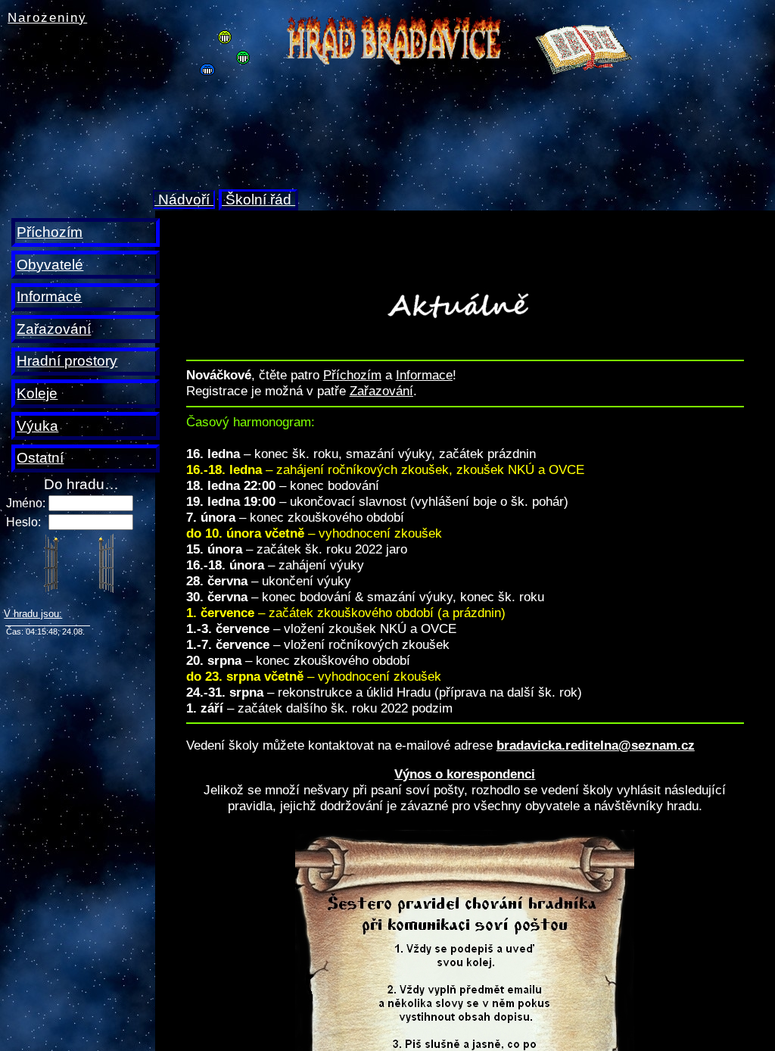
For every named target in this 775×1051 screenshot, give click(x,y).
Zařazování (54, 329)
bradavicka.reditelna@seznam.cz (595, 745)
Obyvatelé (50, 265)
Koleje (37, 393)
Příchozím (49, 232)
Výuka (37, 426)
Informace (49, 296)
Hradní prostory (67, 361)
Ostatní (40, 458)
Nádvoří (183, 199)
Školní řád (258, 199)
